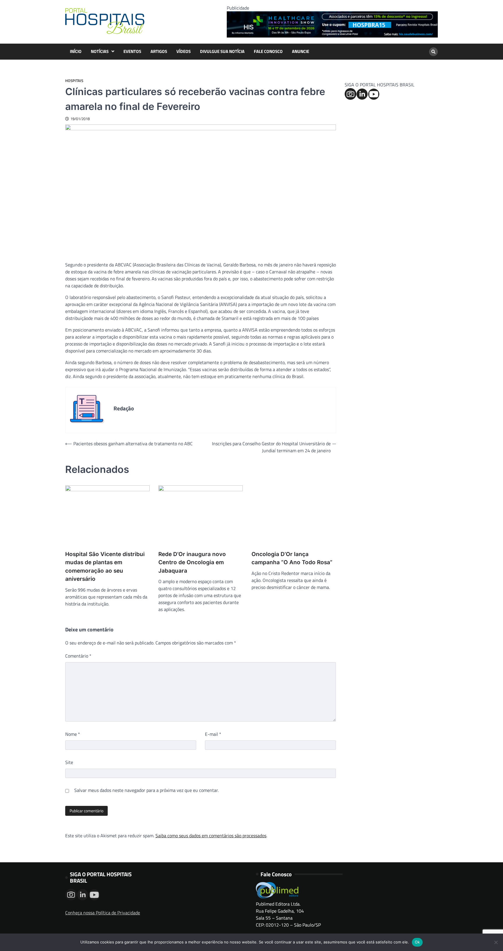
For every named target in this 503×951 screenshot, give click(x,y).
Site (69, 762)
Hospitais (74, 81)
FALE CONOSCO (268, 51)
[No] (496, 942)
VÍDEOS (183, 51)
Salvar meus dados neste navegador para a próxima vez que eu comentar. (146, 790)
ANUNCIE (300, 51)
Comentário (78, 655)
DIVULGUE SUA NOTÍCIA (222, 51)
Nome (72, 734)
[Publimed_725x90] (332, 35)
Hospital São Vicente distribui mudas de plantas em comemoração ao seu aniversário (105, 567)
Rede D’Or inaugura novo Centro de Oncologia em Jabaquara (192, 562)
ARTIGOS (158, 51)
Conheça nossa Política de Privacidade (102, 912)
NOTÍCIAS (100, 51)
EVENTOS (132, 51)
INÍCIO (76, 51)
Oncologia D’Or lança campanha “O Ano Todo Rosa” (292, 558)
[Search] (433, 51)
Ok (417, 942)
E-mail (213, 734)
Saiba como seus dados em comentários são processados (210, 835)
